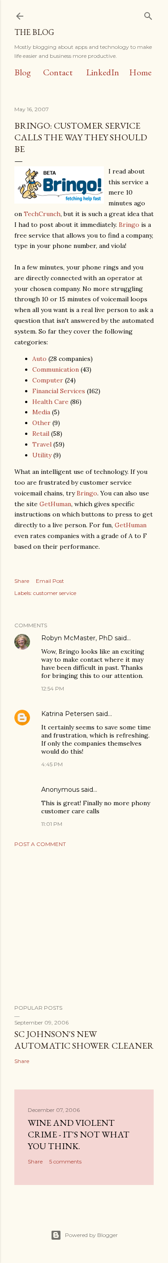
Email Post (50, 580)
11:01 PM (51, 823)
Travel (42, 444)
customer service (54, 593)
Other (41, 423)
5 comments (65, 1161)
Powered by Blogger (91, 1235)
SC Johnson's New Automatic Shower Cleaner (84, 1039)
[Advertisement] (84, 926)
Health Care (50, 402)
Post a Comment (40, 844)
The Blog (34, 32)
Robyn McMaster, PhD (77, 638)
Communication (55, 369)
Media (41, 412)
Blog (22, 72)
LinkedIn (102, 72)
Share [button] (21, 580)
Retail (40, 434)
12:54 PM (52, 688)
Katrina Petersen (67, 714)
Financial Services (58, 391)
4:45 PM (52, 764)
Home (140, 72)
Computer (47, 380)
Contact (58, 72)
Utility (42, 455)
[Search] (148, 14)
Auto (39, 359)
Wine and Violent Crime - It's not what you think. (78, 1134)
